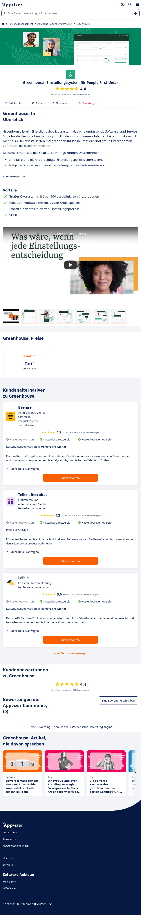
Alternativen (62, 103)
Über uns (8, 858)
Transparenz (9, 839)
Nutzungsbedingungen (16, 845)
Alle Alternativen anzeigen (70, 653)
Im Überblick (16, 103)
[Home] (2, 24)
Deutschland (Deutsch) (32, 904)
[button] (70, 265)
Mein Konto (9, 881)
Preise (39, 103)
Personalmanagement (21, 23)
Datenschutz (10, 832)
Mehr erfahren (70, 478)
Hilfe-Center (9, 888)
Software (8, 864)
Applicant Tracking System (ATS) (54, 23)
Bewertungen (89, 103)
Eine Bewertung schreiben (118, 700)
